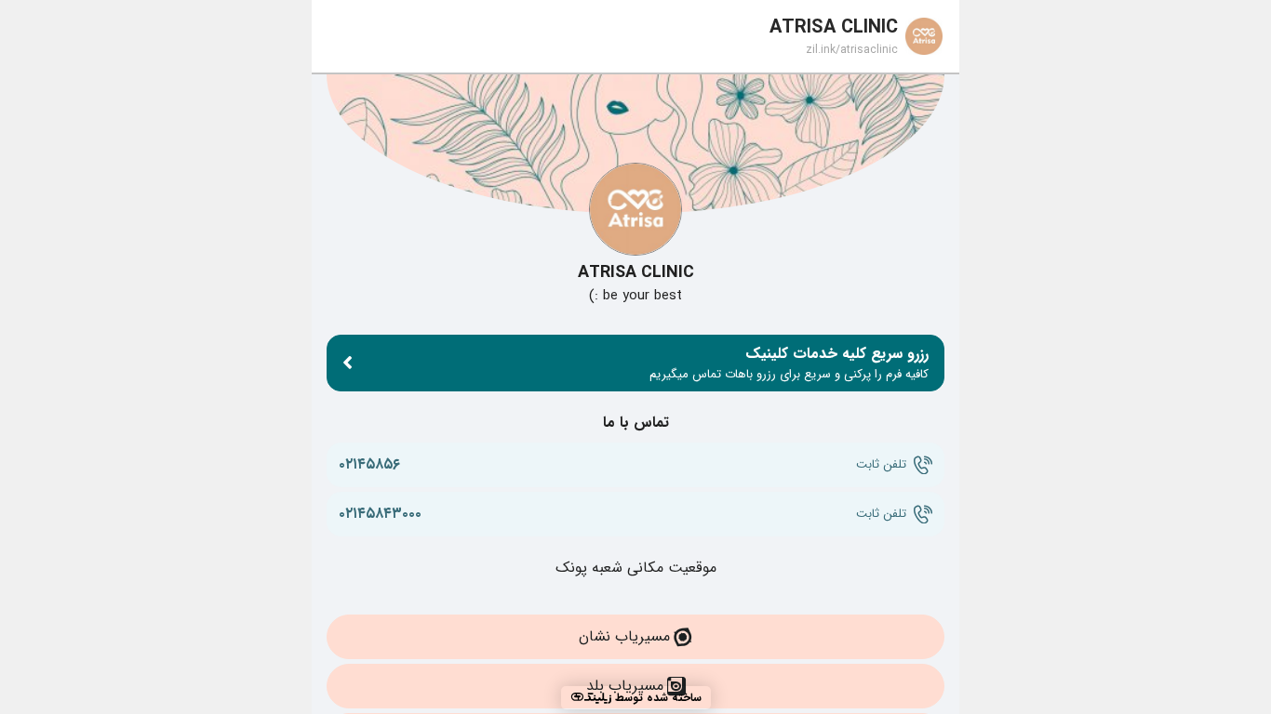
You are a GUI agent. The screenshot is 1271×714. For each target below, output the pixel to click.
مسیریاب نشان (624, 636)
